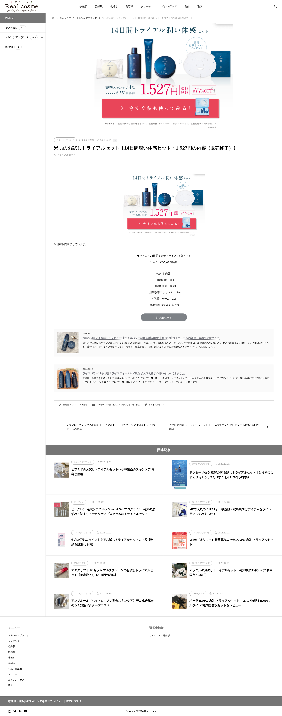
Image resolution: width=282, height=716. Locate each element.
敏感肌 (83, 6)
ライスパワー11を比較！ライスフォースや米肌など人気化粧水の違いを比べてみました (134, 373)
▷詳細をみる (164, 317)
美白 (187, 6)
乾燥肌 (99, 6)
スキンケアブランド (126, 405)
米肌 (138, 405)
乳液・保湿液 (15, 668)
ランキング (14, 641)
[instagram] (9, 711)
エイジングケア (168, 6)
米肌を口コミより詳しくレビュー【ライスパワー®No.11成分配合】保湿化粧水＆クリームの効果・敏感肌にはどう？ (151, 338)
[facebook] (20, 711)
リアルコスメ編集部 (78, 405)
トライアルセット (66, 154)
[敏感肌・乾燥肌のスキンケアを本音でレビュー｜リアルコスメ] (21, 6)
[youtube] (25, 711)
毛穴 (200, 6)
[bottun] (275, 6)
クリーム (146, 6)
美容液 (129, 6)
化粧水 (114, 6)
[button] (42, 28)
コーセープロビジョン (106, 405)
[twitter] (14, 711)
